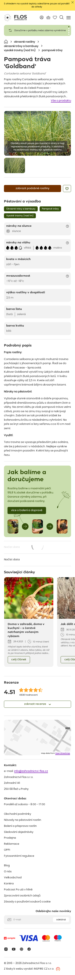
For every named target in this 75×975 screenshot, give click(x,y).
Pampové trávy (50, 209)
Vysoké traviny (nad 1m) (20, 215)
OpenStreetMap (62, 753)
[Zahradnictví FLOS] (15, 17)
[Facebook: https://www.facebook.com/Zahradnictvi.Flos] (29, 949)
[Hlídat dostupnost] (67, 188)
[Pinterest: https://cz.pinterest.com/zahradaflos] (21, 949)
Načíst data (24, 547)
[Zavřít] (72, 2)
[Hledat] (61, 17)
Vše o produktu (61, 100)
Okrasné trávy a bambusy (20, 209)
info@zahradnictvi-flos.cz (31, 771)
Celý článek (18, 659)
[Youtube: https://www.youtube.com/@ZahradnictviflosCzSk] (14, 949)
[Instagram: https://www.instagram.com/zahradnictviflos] (6, 949)
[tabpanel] (37, 30)
